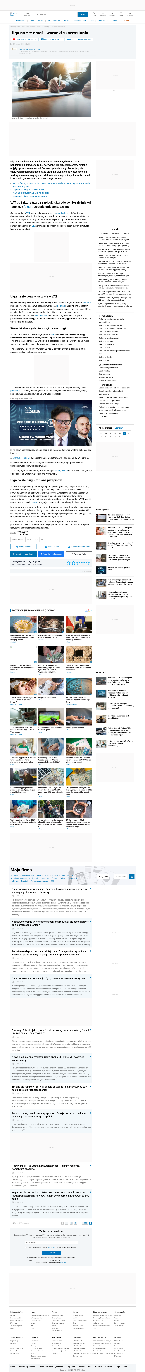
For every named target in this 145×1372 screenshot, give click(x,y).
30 (129, 433)
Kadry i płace (14, 1351)
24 (101, 433)
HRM (32, 1328)
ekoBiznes (14, 881)
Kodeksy (55, 1353)
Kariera (82, 1367)
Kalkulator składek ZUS (108, 344)
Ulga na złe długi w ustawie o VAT (28, 190)
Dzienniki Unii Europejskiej (60, 1348)
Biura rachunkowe (100, 1312)
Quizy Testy (103, 416)
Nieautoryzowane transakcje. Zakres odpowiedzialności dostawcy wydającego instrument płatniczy (113, 238)
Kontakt (98, 1367)
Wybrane (126, 233)
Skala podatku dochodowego (103, 1353)
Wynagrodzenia (36, 1318)
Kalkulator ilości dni (106, 357)
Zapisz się (51, 1253)
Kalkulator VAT (104, 347)
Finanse (55, 875)
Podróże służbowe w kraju (109, 404)
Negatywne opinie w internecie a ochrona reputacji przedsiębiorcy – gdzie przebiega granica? (114, 244)
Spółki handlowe (105, 371)
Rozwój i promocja (16, 1348)
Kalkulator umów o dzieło (108, 335)
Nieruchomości (103, 20)
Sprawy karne (56, 1318)
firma (36, 539)
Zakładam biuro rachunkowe (102, 1315)
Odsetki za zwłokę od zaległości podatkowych (111, 392)
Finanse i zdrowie (78, 1328)
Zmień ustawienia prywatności (51, 1367)
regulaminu (51, 1247)
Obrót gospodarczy (16, 1320)
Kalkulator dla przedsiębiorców (110, 325)
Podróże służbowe (99, 1348)
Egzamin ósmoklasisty (38, 1356)
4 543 (85, 1223)
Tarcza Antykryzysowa (39, 881)
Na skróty (117, 1337)
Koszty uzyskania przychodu (109, 400)
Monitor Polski (56, 1343)
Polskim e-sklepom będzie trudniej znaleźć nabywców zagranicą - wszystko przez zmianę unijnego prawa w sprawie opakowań (114, 251)
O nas (12, 1367)
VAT (28, 213)
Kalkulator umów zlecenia (108, 332)
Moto (92, 20)
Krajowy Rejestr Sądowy (108, 380)
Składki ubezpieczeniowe (101, 1346)
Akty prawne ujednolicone (60, 1351)
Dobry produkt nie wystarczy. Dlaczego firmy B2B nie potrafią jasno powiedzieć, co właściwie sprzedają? (114, 299)
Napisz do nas (53, 547)
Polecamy (101, 672)
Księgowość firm (16, 1312)
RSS (90, 1367)
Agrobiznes (72, 878)
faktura (29, 206)
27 (115, 433)
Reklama (108, 1367)
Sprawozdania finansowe (101, 1325)
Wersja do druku (25, 547)
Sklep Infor (55, 1328)
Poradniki (24, 881)
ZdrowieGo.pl (118, 1341)
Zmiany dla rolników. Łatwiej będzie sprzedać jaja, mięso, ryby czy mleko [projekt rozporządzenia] (115, 275)
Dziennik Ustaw (57, 1341)
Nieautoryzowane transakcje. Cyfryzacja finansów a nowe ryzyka (113, 257)
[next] (90, 1223)
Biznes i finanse (77, 1315)
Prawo (66, 20)
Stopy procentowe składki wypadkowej (113, 397)
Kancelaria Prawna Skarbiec (29, 49)
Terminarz (107, 427)
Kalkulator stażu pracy (79, 1351)
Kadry (32, 20)
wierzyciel (17, 458)
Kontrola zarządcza (106, 377)
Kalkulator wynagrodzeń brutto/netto (112, 328)
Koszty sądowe (104, 374)
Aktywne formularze (112, 364)
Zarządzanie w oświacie (39, 1351)
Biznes (40, 20)
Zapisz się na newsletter (82, 547)
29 (124, 433)
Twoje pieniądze (79, 20)
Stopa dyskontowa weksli (108, 413)
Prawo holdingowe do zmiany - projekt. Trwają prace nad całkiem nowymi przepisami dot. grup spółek (112, 281)
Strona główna (15, 26)
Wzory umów (118, 1348)
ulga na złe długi (17, 539)
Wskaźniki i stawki (100, 1337)
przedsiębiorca (63, 213)
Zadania (13, 1346)
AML (94, 1328)
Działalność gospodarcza (108, 368)
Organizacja (14, 1341)
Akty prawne (56, 1337)
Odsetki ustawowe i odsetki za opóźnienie (114, 388)
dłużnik (27, 458)
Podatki (33, 26)
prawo (34, 502)
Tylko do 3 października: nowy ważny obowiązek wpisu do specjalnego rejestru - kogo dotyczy (114, 305)
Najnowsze (115, 233)
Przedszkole (35, 1341)
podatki (29, 539)
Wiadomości (118, 1315)
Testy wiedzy (35, 1358)
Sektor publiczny (54, 20)
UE (33, 226)
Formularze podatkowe (121, 1351)
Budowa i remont (119, 1323)
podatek (61, 306)
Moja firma (25, 26)
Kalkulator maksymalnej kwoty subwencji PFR (114, 352)
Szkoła (33, 1343)
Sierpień (119, 427)
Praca (54, 1325)
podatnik (87, 303)
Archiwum (117, 1343)
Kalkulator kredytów (106, 341)
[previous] (62, 1223)
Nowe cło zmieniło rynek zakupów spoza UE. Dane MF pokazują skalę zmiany (113, 269)
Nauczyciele (35, 1346)
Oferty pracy (118, 1356)
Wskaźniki (107, 384)
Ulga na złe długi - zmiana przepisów (30, 196)
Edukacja (116, 20)
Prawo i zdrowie (57, 1331)
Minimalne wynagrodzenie (102, 1343)
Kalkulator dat (104, 360)
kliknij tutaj (63, 1262)
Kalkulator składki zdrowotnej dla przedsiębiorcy (111, 320)
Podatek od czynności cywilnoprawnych (114, 407)
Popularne (104, 233)
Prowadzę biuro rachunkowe (102, 1318)
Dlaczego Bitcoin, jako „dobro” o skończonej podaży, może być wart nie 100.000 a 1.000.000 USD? (114, 263)
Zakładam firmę (28, 875)
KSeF (126, 20)
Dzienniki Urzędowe (58, 1346)
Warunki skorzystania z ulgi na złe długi (31, 193)
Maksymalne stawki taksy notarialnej (112, 410)
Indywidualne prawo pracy (40, 1315)
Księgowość (20, 20)
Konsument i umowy (58, 1320)
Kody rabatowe (119, 1346)
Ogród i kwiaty (118, 1325)
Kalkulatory (107, 315)
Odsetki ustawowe (99, 1351)
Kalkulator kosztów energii (109, 338)
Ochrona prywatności (27, 1367)
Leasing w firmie (67, 875)
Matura (33, 1353)
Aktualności (15, 875)
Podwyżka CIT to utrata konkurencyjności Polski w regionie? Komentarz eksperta (113, 287)
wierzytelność (41, 315)
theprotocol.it (118, 1353)
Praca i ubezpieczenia (40, 878)
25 (106, 433)
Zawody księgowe (16, 1325)
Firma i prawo (102, 509)
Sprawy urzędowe (58, 1323)
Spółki (39, 875)
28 (120, 433)
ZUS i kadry (14, 1323)
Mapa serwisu (121, 1367)
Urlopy (33, 1323)
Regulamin (71, 1367)
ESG (52, 881)
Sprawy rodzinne (57, 1315)
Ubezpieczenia (36, 1320)
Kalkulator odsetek (78, 1348)
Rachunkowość (15, 1318)
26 (110, 433)
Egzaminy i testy (36, 1348)
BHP (32, 1325)
